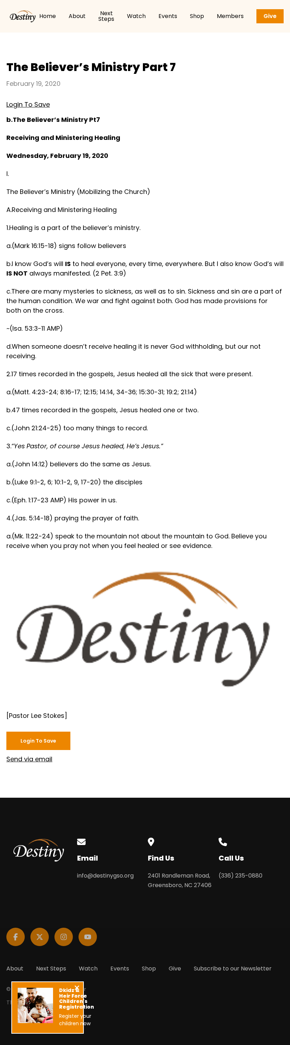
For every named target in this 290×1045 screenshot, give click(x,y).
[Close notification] (76, 988)
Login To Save (28, 104)
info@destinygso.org (105, 876)
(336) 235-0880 (240, 876)
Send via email (29, 759)
